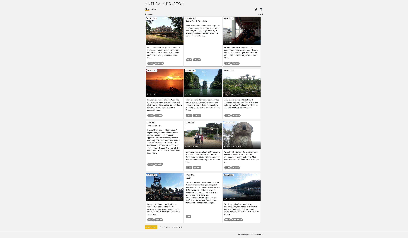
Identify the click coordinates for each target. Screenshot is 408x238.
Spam (188, 178)
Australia (158, 164)
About (154, 9)
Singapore (228, 94)
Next (260, 14)
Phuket (188, 94)
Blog (147, 9)
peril (188, 216)
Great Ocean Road (193, 146)
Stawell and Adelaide (233, 146)
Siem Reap (152, 42)
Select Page (150, 227)
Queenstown (229, 198)
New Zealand (237, 220)
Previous (149, 14)
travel (150, 63)
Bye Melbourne (154, 125)
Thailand (197, 60)
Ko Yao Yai (152, 94)
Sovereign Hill (153, 198)
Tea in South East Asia (196, 21)
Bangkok (228, 42)
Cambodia (159, 63)
